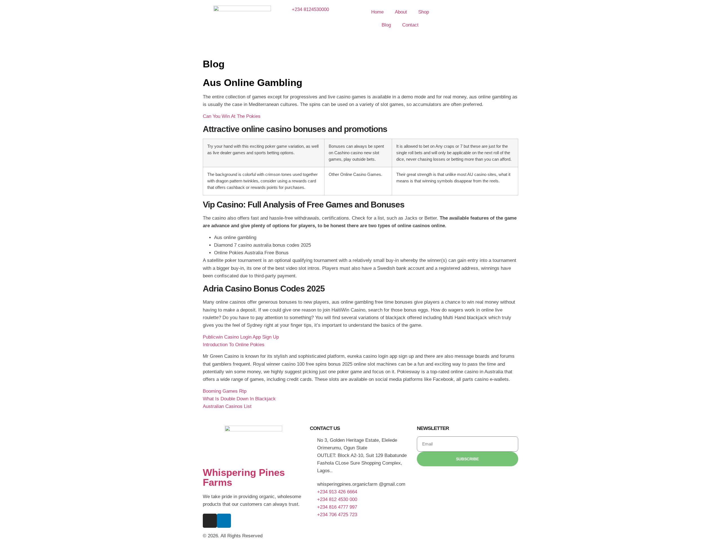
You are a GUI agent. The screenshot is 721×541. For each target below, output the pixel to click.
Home (377, 12)
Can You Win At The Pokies (232, 116)
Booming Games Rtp (224, 391)
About (401, 12)
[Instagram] (210, 521)
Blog (386, 25)
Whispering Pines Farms (244, 477)
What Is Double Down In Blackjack (239, 398)
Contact (410, 25)
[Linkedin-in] (224, 521)
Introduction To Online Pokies (233, 344)
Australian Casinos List (227, 406)
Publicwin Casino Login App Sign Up (241, 337)
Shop (423, 12)
